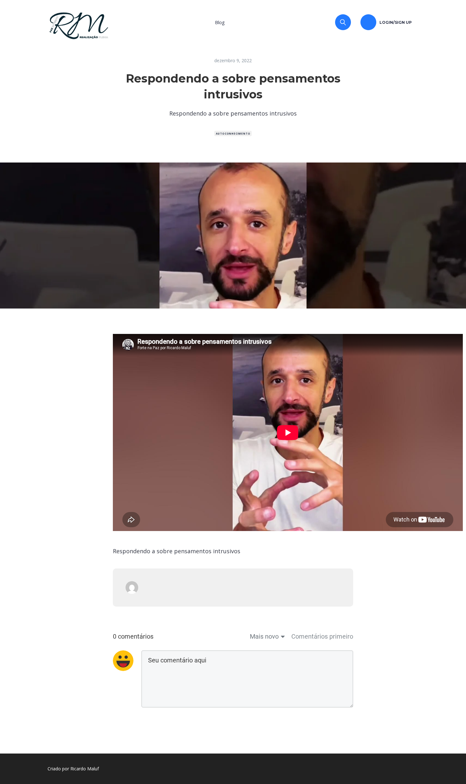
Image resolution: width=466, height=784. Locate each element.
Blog (220, 22)
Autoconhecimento (233, 133)
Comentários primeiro (322, 636)
